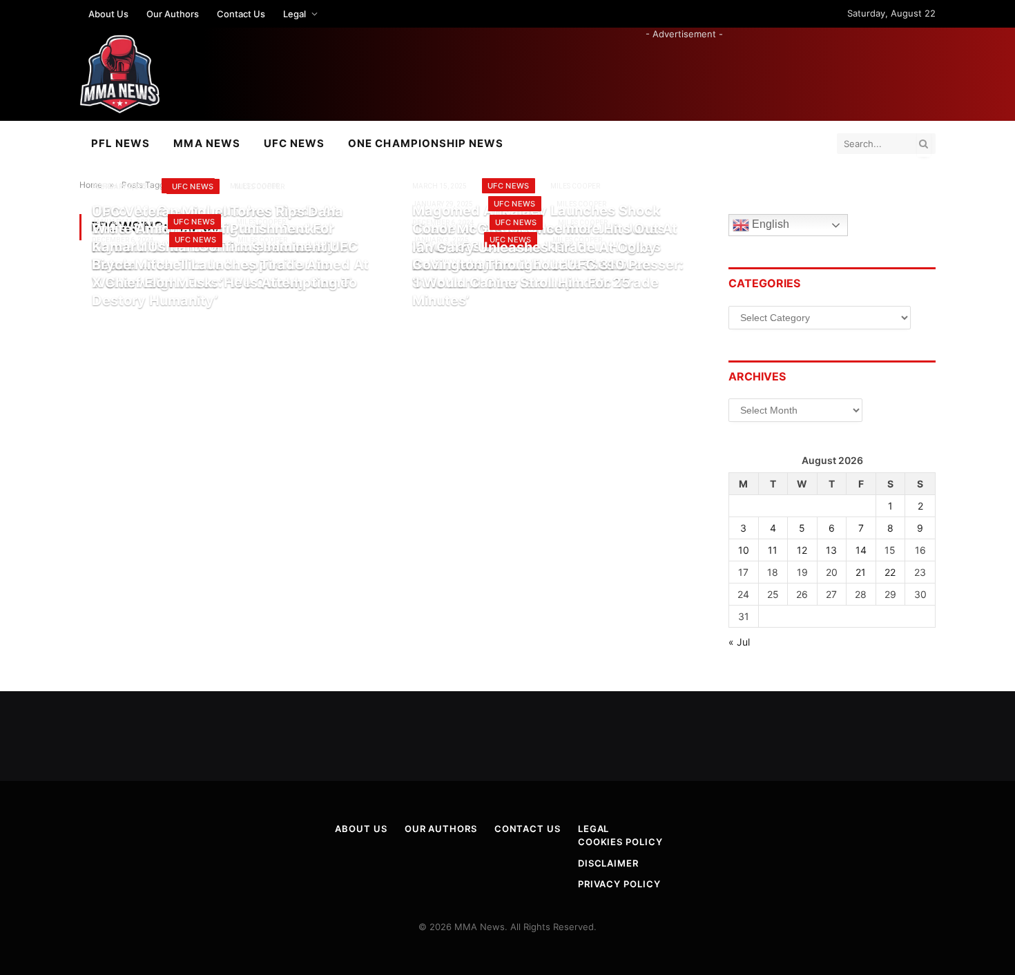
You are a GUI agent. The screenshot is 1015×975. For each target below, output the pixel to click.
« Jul (739, 642)
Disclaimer (608, 863)
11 (772, 550)
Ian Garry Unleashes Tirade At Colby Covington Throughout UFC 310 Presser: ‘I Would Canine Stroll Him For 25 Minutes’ (548, 274)
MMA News (206, 143)
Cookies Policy (620, 841)
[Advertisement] (684, 72)
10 (743, 550)
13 (831, 550)
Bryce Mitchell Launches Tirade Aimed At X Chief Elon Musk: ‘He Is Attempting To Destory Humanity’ (230, 282)
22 (890, 572)
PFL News (120, 143)
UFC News (294, 143)
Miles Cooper (575, 186)
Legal (294, 13)
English (769, 225)
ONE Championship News (425, 143)
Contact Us (241, 13)
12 (802, 550)
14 (861, 550)
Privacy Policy (619, 883)
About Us (108, 13)
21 (861, 572)
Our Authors (172, 13)
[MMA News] (119, 74)
